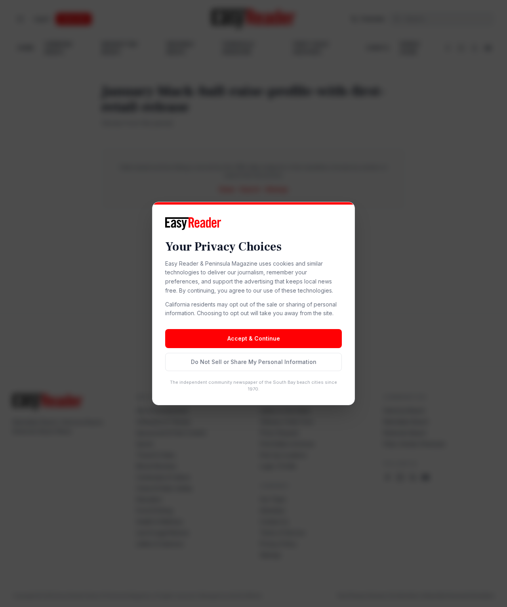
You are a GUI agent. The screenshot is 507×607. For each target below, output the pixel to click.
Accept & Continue (253, 338)
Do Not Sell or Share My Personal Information (253, 361)
